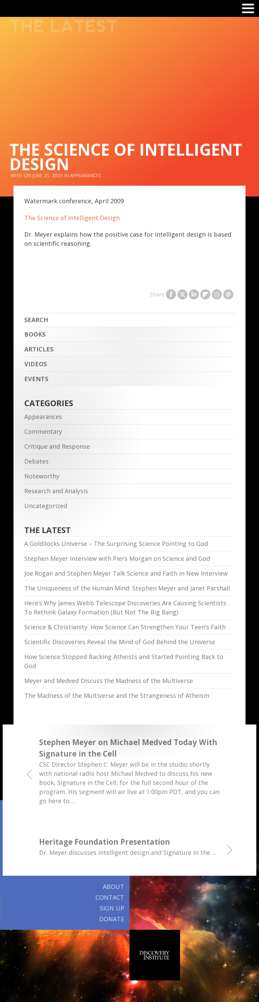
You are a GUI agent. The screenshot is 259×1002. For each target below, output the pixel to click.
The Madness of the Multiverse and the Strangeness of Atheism (116, 695)
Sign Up (112, 908)
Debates (36, 461)
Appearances (85, 175)
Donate (111, 919)
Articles (38, 349)
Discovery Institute (155, 955)
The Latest (63, 26)
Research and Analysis (56, 491)
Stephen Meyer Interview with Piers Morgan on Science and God (117, 558)
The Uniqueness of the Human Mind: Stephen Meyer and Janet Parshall (127, 588)
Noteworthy (41, 476)
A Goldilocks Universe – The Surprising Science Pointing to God (116, 543)
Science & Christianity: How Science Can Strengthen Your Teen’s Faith (125, 627)
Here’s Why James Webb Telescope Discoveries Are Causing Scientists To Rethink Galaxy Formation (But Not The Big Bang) (125, 607)
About (113, 886)
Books (35, 334)
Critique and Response (57, 446)
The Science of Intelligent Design (72, 218)
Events (36, 379)
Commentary (43, 431)
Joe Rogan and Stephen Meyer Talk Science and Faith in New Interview (126, 573)
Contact (109, 897)
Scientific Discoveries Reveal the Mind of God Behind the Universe (119, 642)
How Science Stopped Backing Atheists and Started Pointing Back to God (123, 661)
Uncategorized (45, 506)
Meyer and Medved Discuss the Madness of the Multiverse (108, 681)
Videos (35, 364)
